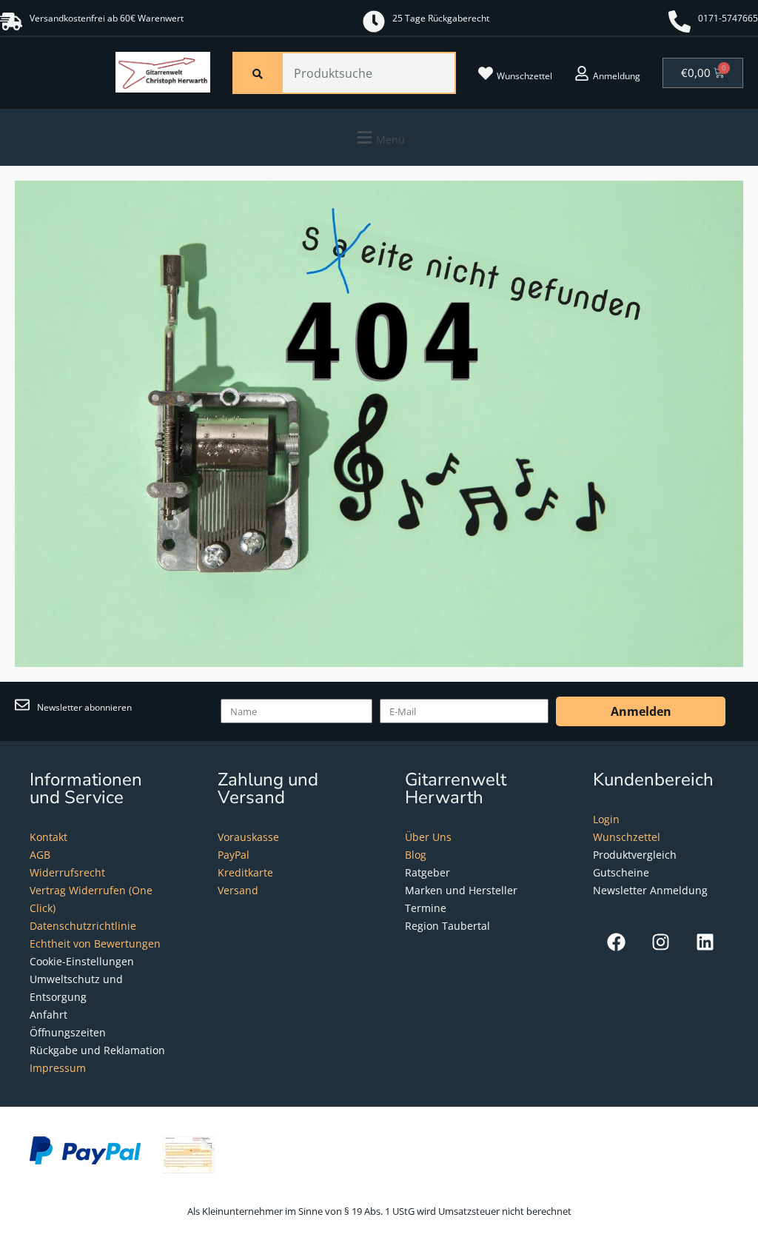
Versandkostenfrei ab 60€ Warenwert (107, 18)
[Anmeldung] (581, 73)
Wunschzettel (524, 76)
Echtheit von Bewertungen (95, 943)
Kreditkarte (245, 872)
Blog (415, 855)
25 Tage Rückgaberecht (440, 18)
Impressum (58, 1068)
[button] (379, 137)
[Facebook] (616, 942)
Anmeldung (616, 76)
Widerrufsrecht (67, 872)
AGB (40, 855)
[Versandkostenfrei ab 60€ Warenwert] (11, 21)
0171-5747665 (728, 18)
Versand (238, 890)
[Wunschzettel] (485, 73)
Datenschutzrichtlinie (83, 926)
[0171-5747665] (679, 21)
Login (606, 819)
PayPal (233, 855)
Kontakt (48, 837)
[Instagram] (660, 942)
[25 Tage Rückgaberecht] (374, 21)
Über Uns (428, 837)
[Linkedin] (705, 942)
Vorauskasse (248, 837)
